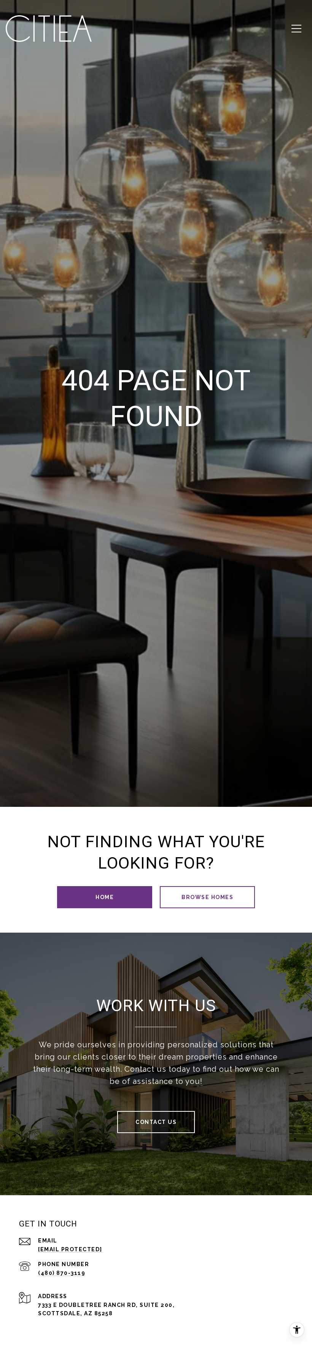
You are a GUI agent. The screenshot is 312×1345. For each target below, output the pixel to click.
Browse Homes (207, 897)
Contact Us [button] (156, 1122)
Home (105, 897)
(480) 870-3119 (61, 1273)
